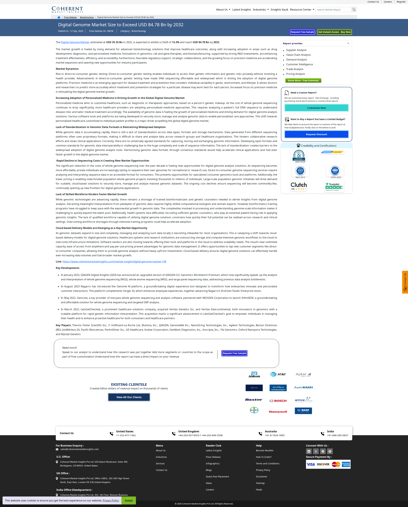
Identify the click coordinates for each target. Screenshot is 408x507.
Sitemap (260, 483)
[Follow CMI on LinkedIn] (309, 451)
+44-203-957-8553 (188, 435)
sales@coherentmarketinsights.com (79, 449)
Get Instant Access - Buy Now (334, 31)
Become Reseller (265, 450)
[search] (354, 9)
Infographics (213, 463)
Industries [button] (259, 9)
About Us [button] (222, 9)
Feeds (259, 489)
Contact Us (373, 1)
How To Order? (264, 456)
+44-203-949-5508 (212, 435)
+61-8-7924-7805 (275, 435)
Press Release (70, 17)
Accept (129, 500)
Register (401, 1)
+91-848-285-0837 (337, 435)
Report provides (292, 43)
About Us (161, 450)
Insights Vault (279, 9)
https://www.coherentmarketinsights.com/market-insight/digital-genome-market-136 (114, 261)
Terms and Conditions (267, 463)
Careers (388, 1)
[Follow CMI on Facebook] (323, 451)
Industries (161, 456)
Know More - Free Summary (303, 80)
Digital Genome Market (75, 42)
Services (160, 463)
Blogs (209, 470)
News (209, 483)
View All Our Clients (129, 397)
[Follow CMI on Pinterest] (330, 451)
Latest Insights (241, 9)
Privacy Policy (111, 500)
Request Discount (316, 134)
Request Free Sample (302, 31)
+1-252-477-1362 (126, 435)
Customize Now (316, 107)
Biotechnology (87, 17)
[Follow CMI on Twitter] (316, 451)
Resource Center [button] (301, 9)
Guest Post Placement (217, 476)
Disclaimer (261, 476)
